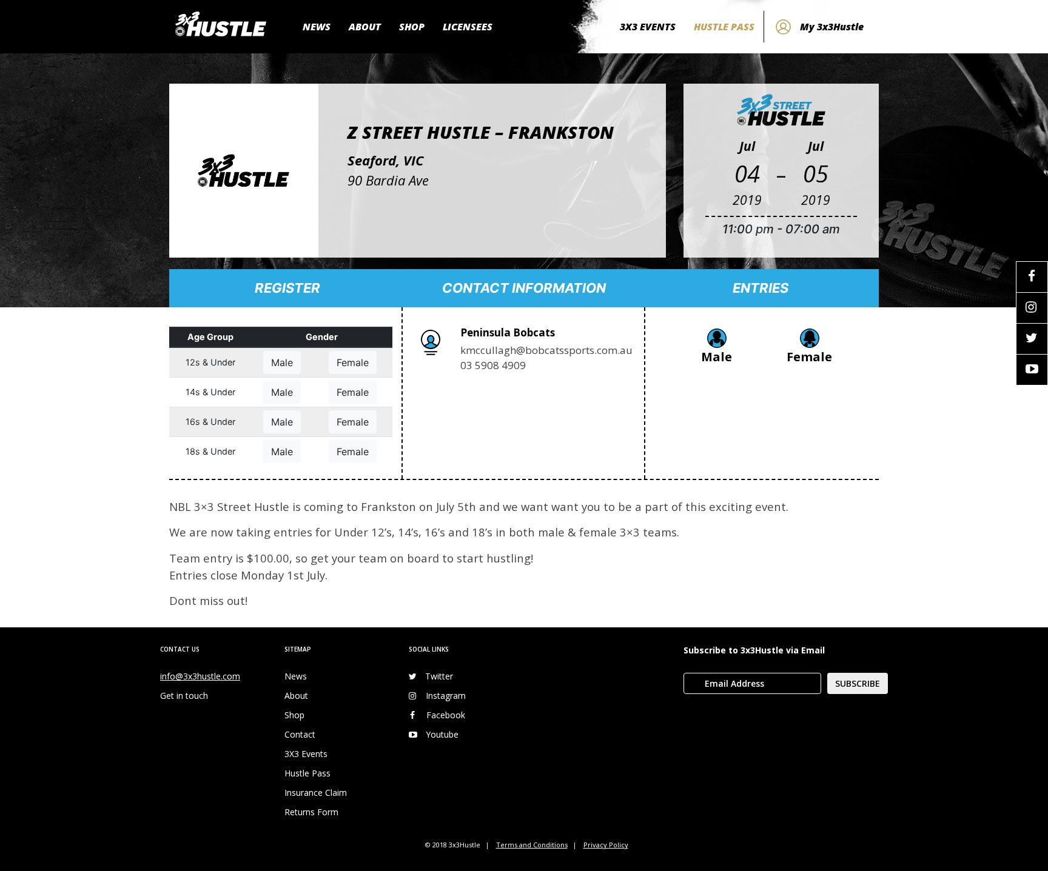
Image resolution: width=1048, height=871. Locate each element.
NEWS (317, 26)
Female (353, 362)
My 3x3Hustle (832, 26)
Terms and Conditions (532, 844)
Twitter (439, 676)
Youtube (442, 734)
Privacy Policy (605, 844)
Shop (294, 715)
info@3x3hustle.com (200, 676)
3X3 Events (306, 753)
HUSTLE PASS (724, 26)
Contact (299, 734)
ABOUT (365, 26)
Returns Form (311, 812)
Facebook (445, 715)
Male (282, 362)
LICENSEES (467, 26)
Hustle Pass (307, 773)
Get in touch (184, 695)
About (296, 695)
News (295, 676)
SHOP (412, 26)
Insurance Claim (315, 792)
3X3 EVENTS (648, 26)
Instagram (446, 695)
